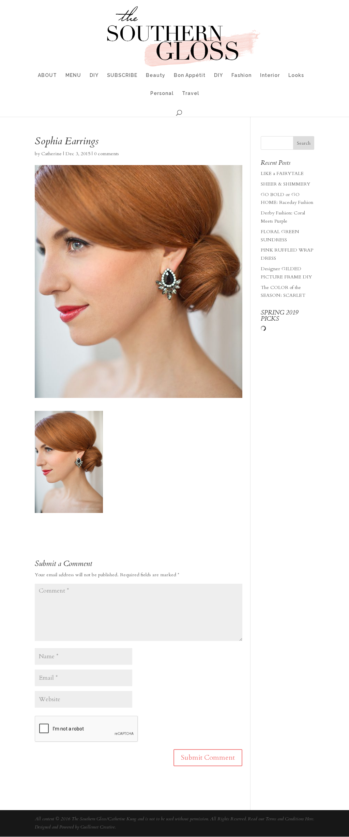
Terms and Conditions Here (289, 819)
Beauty (155, 75)
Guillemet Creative (97, 827)
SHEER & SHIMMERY (285, 184)
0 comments (106, 153)
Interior (270, 75)
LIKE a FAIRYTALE (282, 173)
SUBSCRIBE (122, 75)
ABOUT (47, 75)
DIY (94, 75)
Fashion (241, 75)
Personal (161, 93)
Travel (190, 93)
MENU (73, 75)
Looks (296, 75)
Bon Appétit (190, 75)
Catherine (51, 153)
